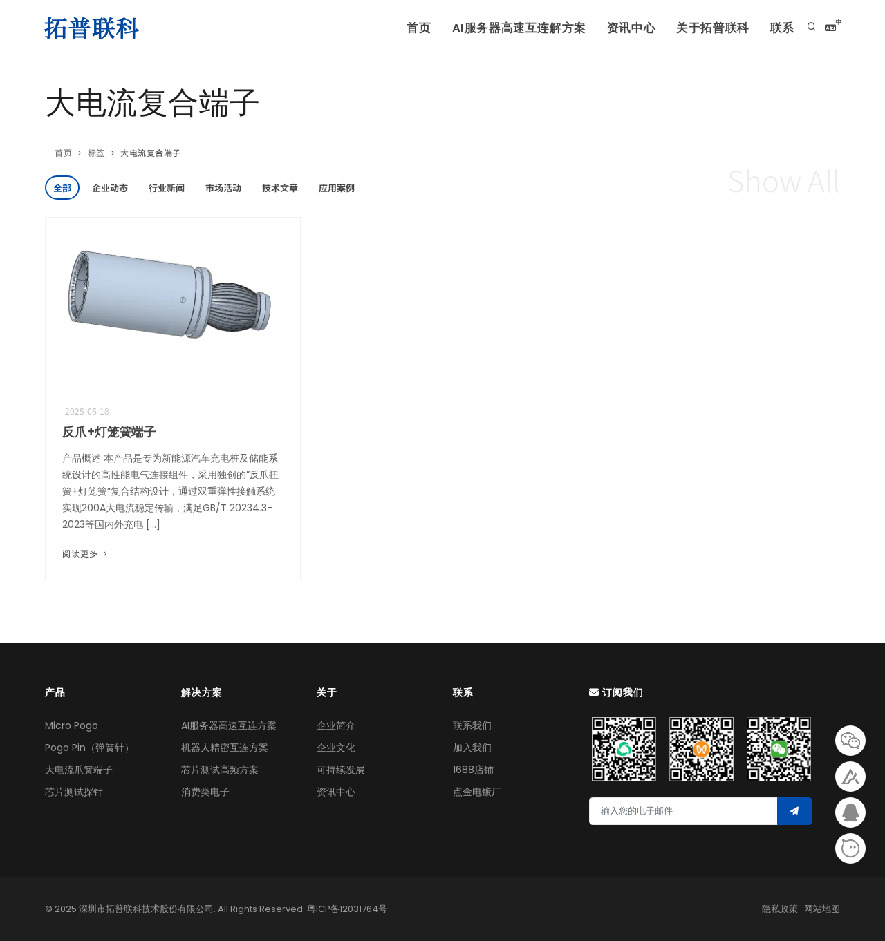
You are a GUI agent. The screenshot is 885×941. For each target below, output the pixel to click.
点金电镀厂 (477, 792)
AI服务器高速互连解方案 (519, 28)
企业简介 (336, 725)
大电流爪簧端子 (79, 770)
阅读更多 (81, 553)
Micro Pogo (71, 725)
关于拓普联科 (712, 28)
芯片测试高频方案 (220, 770)
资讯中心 (631, 28)
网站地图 (822, 908)
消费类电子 (205, 792)
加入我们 (472, 747)
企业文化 (336, 747)
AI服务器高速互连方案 (229, 725)
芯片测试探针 (74, 792)
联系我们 (472, 725)
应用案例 (337, 187)
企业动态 (110, 187)
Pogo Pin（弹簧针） (89, 747)
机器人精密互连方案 (224, 747)
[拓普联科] (95, 27)
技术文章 (280, 187)
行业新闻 (167, 187)
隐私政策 (780, 908)
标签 (96, 152)
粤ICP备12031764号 (347, 908)
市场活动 (223, 187)
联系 (782, 28)
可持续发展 (341, 770)
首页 (419, 28)
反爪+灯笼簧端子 (109, 431)
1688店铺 (473, 770)
